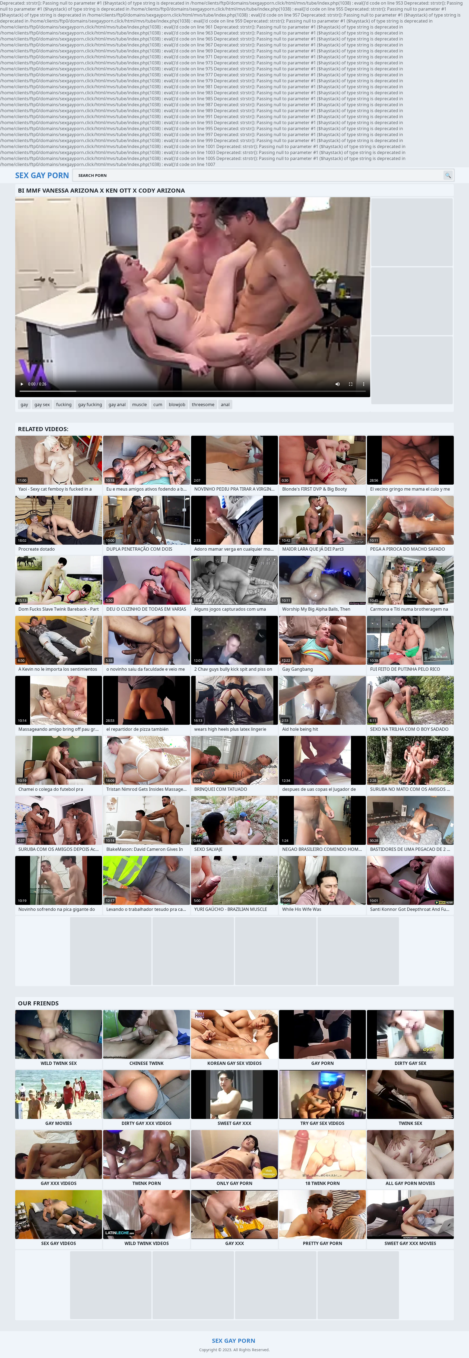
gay (24, 404)
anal (225, 404)
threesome (203, 404)
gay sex (42, 404)
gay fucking (90, 404)
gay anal (117, 404)
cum (157, 404)
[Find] (448, 175)
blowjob (177, 404)
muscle (139, 404)
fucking (64, 404)
